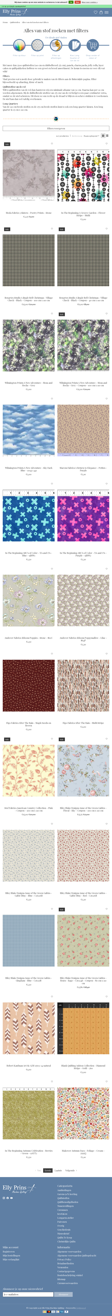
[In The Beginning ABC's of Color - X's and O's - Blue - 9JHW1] (29, 515)
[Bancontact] (57, 1312)
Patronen (62, 1221)
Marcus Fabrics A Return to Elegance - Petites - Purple (83, 469)
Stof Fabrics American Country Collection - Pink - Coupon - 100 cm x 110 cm (29, 809)
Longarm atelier (65, 1217)
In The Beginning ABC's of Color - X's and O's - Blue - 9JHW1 (28, 554)
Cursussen (62, 1209)
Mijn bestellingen (11, 1255)
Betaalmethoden (65, 1263)
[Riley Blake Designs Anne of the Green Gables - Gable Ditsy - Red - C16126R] (83, 855)
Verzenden (62, 1267)
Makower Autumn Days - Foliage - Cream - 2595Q (83, 1152)
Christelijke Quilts (66, 1241)
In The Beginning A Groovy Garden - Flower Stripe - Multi (83, 214)
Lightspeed (81, 1308)
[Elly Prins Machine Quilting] (15, 12)
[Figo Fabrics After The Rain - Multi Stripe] (83, 685)
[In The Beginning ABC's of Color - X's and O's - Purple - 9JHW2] (83, 515)
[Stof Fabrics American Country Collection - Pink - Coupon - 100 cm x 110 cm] (29, 770)
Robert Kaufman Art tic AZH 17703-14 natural (29, 1065)
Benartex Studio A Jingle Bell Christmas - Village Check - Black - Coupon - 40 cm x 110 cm (83, 299)
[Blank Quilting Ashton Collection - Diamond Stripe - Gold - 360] (83, 1028)
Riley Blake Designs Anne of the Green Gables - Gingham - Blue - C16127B (28, 979)
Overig (60, 1225)
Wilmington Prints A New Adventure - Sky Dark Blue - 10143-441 (28, 469)
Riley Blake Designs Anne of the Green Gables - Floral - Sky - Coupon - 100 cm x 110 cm (83, 809)
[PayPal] (66, 1312)
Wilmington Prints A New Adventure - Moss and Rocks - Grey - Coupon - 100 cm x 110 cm (83, 384)
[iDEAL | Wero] (44, 1312)
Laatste (58, 1170)
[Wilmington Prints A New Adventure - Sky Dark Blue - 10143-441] (29, 430)
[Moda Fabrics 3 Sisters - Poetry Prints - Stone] (29, 175)
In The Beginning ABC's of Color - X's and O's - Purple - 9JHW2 (83, 554)
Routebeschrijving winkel (70, 1275)
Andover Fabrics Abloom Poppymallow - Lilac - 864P (83, 639)
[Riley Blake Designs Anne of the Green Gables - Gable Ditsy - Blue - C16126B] (29, 855)
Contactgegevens (66, 1271)
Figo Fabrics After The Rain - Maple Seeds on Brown (28, 724)
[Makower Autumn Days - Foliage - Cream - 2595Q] (83, 1113)
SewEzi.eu (62, 1213)
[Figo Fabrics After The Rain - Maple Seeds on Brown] (29, 685)
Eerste (48, 1170)
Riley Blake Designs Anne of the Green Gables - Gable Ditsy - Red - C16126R (83, 894)
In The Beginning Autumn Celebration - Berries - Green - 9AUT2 (28, 1152)
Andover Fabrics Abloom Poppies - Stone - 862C (29, 637)
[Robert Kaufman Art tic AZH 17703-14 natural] (29, 1028)
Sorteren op (77, 136)
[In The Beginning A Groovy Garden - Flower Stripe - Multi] (83, 175)
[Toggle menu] (106, 12)
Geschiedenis (63, 1229)
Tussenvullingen (65, 1206)
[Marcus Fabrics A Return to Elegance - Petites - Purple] (83, 430)
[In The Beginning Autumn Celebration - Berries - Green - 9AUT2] (29, 1113)
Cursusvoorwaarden (67, 1283)
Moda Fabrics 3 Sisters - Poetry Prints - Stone (28, 212)
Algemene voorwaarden (69, 1251)
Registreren (9, 1251)
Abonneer (63, 1294)
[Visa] (53, 1312)
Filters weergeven (56, 128)
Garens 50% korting (67, 1194)
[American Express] (62, 1312)
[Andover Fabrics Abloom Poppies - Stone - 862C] (29, 600)
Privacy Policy (64, 1259)
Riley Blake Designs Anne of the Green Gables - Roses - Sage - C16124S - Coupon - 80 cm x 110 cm (83, 981)
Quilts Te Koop (64, 1237)
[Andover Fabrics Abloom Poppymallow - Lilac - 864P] (83, 600)
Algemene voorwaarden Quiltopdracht (76, 1255)
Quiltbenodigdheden (67, 1202)
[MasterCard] (49, 1312)
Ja (71, 2)
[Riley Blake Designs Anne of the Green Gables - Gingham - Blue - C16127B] (29, 940)
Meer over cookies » (90, 2)
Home (5, 22)
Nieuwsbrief (63, 1233)
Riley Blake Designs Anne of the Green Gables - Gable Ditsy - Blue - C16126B (28, 894)
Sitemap (61, 1279)
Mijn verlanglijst (11, 1259)
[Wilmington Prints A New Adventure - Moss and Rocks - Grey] (29, 345)
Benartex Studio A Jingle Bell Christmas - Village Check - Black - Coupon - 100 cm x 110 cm (29, 299)
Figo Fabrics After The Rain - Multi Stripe (83, 722)
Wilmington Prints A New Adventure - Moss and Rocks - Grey (28, 384)
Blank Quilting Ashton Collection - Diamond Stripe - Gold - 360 (83, 1067)
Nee (77, 2)
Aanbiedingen (64, 1190)
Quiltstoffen (15, 22)
